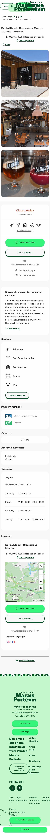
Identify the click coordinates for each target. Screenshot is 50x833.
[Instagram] (19, 789)
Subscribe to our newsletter (19, 768)
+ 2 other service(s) (25, 230)
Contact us (25, 723)
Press (32, 755)
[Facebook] (12, 789)
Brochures (34, 761)
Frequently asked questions (35, 769)
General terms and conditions (34, 800)
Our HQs (25, 731)
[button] (25, 73)
